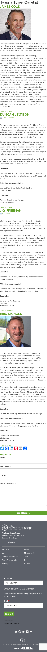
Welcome (5, 549)
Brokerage (5, 564)
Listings (4, 553)
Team (26, 556)
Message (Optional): (8, 484)
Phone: (2, 475)
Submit (9, 614)
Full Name (8, 578)
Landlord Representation (11, 556)
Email (6, 601)
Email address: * (6, 466)
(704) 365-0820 (9, 542)
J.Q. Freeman (10, 210)
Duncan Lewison (14, 114)
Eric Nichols (11, 314)
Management (29, 553)
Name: (2, 458)
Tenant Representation (10, 560)
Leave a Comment (6, 111)
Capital (26, 549)
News (26, 560)
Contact (27, 564)
